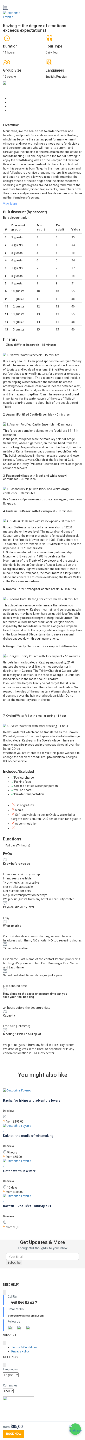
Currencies (10, 1385)
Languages (10, 1369)
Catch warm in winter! (19, 1171)
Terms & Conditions (24, 1347)
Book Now (13, 1433)
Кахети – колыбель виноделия (27, 1206)
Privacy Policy (20, 1351)
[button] (75, 1429)
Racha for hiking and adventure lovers (31, 1100)
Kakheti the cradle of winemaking (28, 1136)
